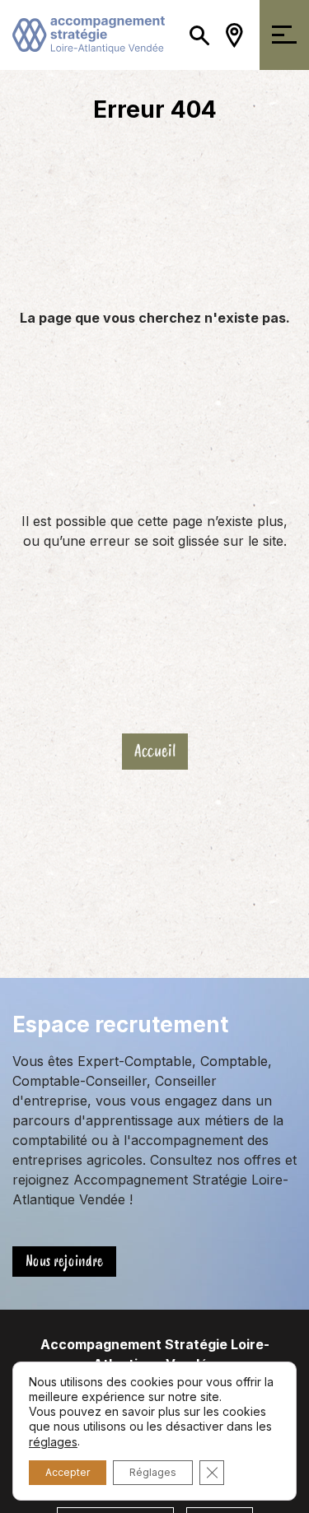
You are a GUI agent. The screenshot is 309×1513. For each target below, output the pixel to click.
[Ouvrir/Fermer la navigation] (284, 35)
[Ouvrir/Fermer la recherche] (199, 35)
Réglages (152, 1472)
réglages (53, 1442)
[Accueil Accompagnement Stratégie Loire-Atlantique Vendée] (88, 34)
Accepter (67, 1472)
